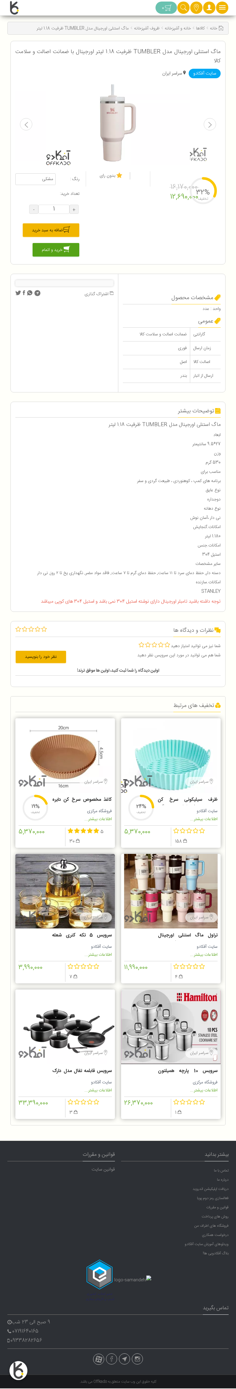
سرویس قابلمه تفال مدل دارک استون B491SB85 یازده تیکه (82, 1071)
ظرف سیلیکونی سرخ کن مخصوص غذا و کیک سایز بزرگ (188, 800)
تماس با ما (221, 1170)
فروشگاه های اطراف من (211, 1226)
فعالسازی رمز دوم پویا (213, 1198)
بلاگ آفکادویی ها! (216, 1253)
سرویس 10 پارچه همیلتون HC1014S (188, 1071)
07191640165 (25, 1331)
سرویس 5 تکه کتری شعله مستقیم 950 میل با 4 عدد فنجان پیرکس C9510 (82, 936)
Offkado (100, 1382)
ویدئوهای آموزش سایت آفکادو (207, 1244)
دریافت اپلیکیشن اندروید (211, 1189)
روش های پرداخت (215, 1216)
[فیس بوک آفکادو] (111, 1358)
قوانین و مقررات (217, 1207)
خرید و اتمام (53, 249)
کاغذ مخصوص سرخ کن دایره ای (82, 800)
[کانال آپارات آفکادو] (98, 1359)
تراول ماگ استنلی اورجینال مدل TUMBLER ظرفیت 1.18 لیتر (188, 936)
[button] (209, 9)
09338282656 (26, 1341)
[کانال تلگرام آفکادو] (124, 1358)
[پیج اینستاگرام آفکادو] (137, 1358)
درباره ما (223, 1180)
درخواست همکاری (215, 1235)
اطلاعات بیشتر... (204, 819)
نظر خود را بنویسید (41, 657)
